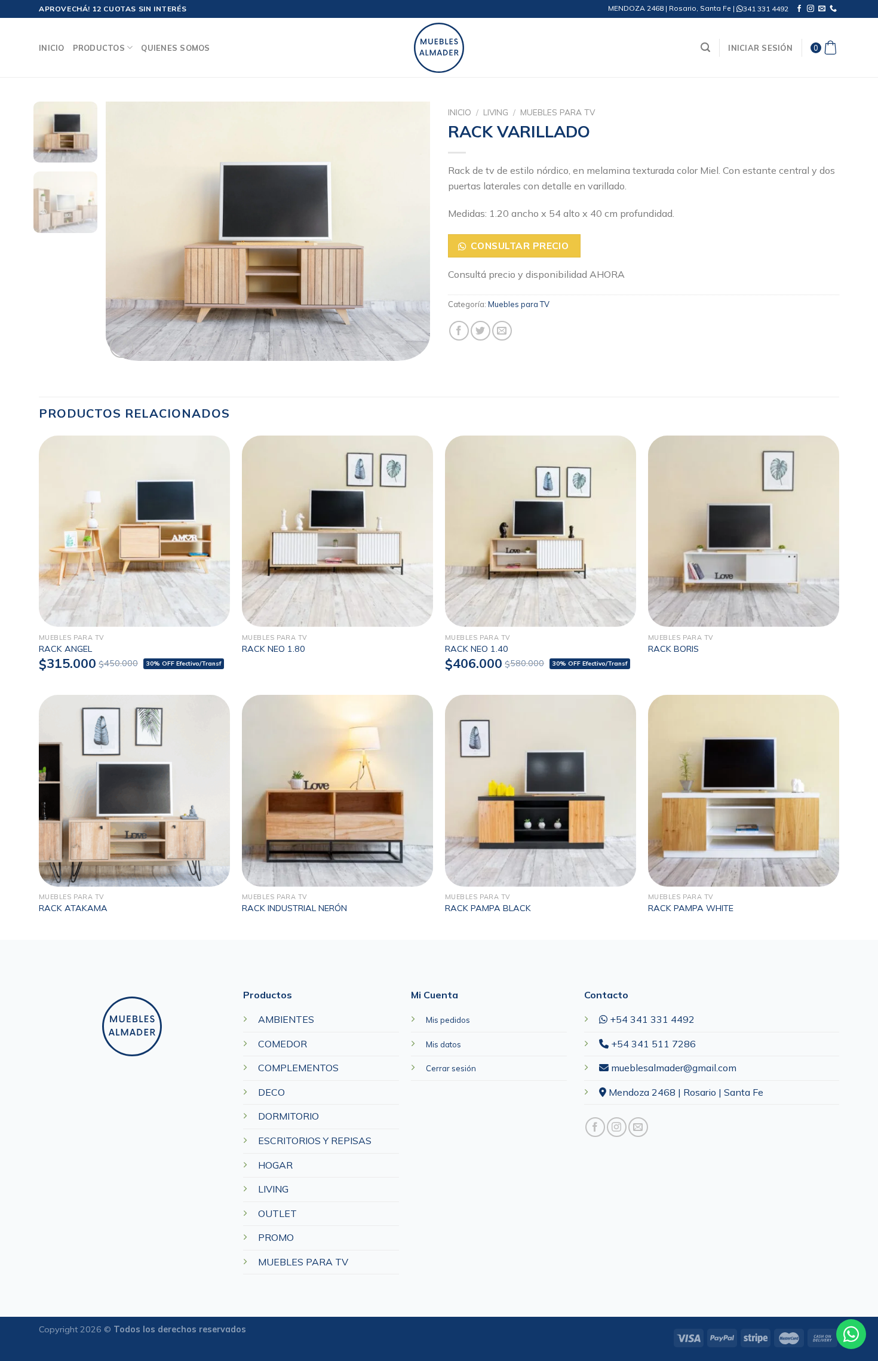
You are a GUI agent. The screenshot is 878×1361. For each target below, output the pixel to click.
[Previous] (127, 232)
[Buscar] (705, 47)
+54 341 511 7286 (652, 1044)
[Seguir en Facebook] (799, 9)
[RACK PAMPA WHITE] (743, 790)
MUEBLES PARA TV (303, 1262)
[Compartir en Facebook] (459, 331)
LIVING (495, 112)
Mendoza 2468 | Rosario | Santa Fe (684, 1092)
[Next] (408, 232)
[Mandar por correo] (502, 331)
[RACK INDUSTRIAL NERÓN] (337, 790)
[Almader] (439, 48)
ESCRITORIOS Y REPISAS (315, 1141)
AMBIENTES (286, 1019)
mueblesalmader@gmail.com (672, 1068)
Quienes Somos (175, 48)
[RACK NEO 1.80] (337, 531)
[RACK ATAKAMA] (134, 790)
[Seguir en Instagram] (810, 9)
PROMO (276, 1237)
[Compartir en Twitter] (480, 331)
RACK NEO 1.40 (476, 648)
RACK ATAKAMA (73, 908)
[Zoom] (121, 346)
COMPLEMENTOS (298, 1068)
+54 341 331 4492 (651, 1019)
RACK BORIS (673, 648)
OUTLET (277, 1213)
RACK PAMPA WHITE (690, 908)
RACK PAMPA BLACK (488, 908)
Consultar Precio (520, 246)
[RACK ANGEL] (134, 531)
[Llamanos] (833, 9)
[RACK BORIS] (743, 531)
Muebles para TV (557, 112)
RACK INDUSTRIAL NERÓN (294, 908)
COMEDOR (282, 1044)
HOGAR (275, 1165)
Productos (99, 48)
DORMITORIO (288, 1116)
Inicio (52, 48)
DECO (271, 1092)
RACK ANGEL (65, 648)
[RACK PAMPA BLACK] (540, 790)
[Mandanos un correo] (821, 9)
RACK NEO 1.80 (273, 648)
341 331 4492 (765, 8)
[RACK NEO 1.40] (540, 531)
